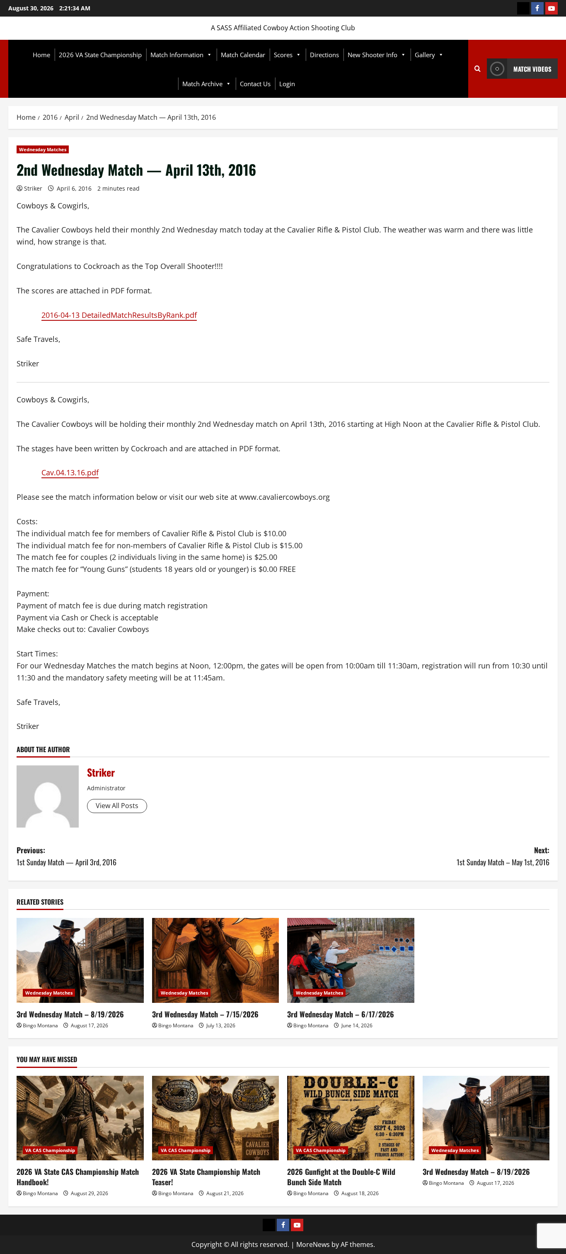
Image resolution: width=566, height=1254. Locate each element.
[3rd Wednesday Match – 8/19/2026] (80, 960)
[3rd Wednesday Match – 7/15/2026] (215, 960)
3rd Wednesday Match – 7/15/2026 (205, 1014)
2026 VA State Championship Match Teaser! (206, 1176)
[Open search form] (477, 69)
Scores (283, 55)
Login (287, 84)
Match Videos (532, 68)
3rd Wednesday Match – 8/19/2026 (70, 1014)
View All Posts (117, 805)
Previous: (66, 856)
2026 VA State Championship (100, 55)
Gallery (425, 55)
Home (41, 55)
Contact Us (255, 84)
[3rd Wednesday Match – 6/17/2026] (350, 960)
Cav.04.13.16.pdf (70, 472)
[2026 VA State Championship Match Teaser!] (215, 1118)
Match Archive (202, 84)
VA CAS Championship (50, 1150)
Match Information (176, 55)
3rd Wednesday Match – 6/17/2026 (340, 1014)
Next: (503, 856)
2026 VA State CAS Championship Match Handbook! (78, 1176)
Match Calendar (243, 55)
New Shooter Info (372, 55)
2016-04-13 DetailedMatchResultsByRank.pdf (119, 315)
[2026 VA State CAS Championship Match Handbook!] (80, 1118)
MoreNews (313, 1244)
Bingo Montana (40, 1025)
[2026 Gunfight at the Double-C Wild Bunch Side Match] (350, 1118)
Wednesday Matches (42, 149)
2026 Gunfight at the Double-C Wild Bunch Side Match (341, 1176)
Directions (324, 55)
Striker (33, 188)
